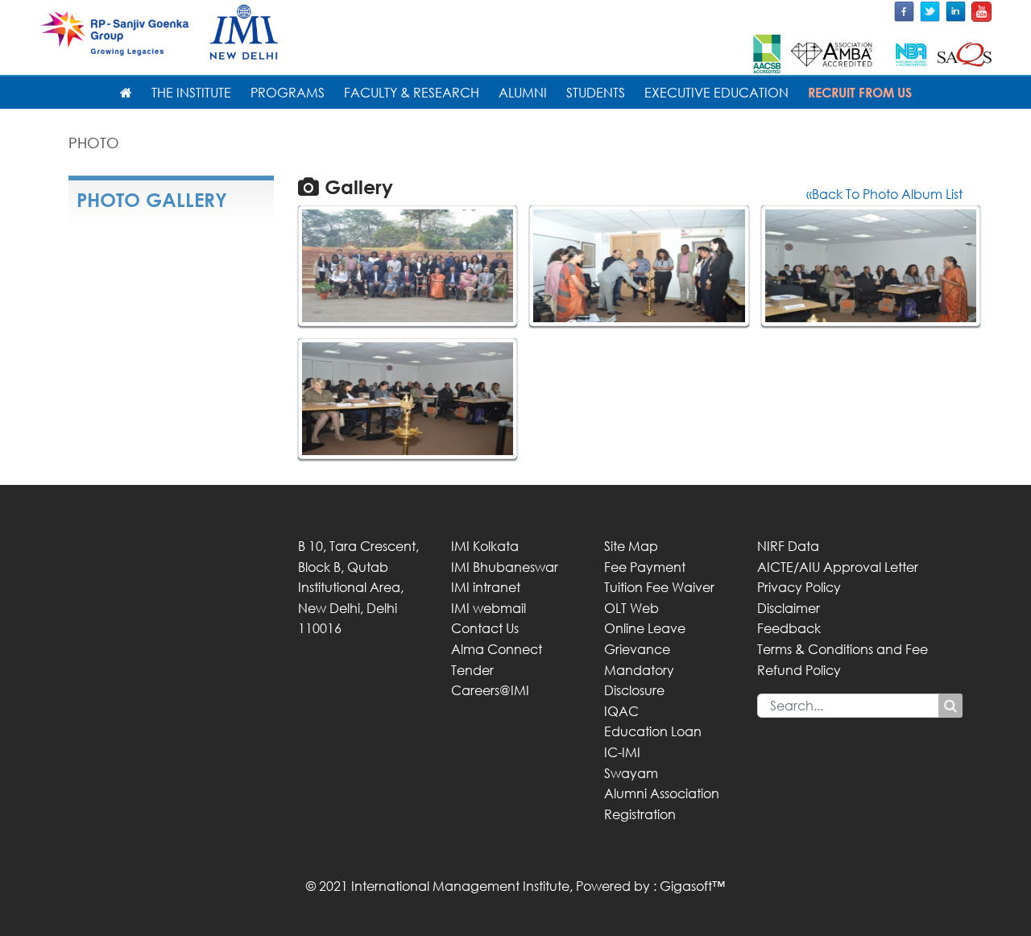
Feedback (789, 628)
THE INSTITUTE (191, 93)
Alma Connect (496, 649)
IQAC (621, 711)
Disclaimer (788, 608)
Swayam (631, 773)
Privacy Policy (799, 587)
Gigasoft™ (692, 886)
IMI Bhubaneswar (504, 567)
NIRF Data (788, 546)
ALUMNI (523, 93)
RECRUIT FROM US (860, 93)
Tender (472, 670)
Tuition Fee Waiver (659, 587)
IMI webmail (488, 608)
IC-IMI (622, 752)
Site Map (631, 546)
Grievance (637, 649)
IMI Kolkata (485, 546)
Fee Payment (644, 567)
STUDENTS (595, 93)
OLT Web (631, 608)
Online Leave (644, 628)
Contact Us (485, 628)
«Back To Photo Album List (884, 194)
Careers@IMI (490, 690)
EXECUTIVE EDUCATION (716, 93)
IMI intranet (485, 587)
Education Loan (653, 731)
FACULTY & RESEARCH (411, 93)
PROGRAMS (288, 93)
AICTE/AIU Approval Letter (837, 567)
